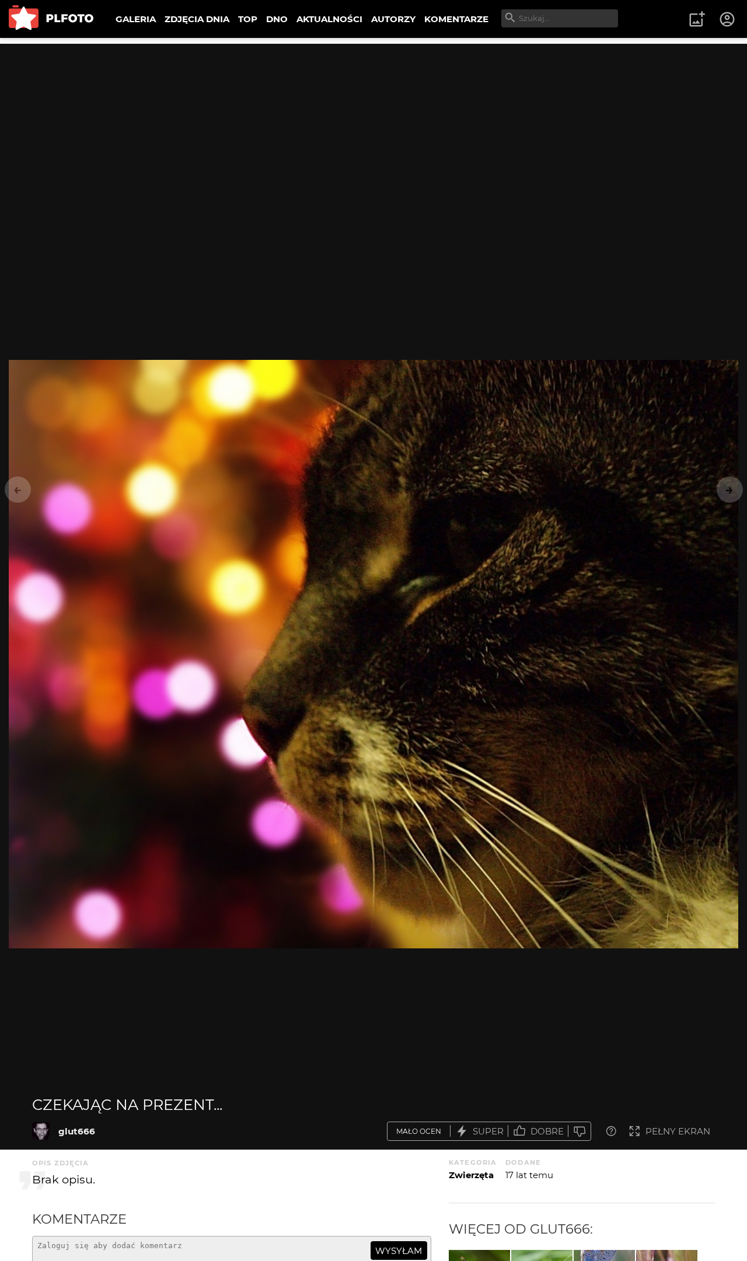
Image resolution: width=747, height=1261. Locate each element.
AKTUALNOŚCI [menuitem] (329, 18)
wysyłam (398, 1250)
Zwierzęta (471, 1175)
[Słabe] (579, 1131)
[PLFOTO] (51, 19)
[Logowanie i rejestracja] (728, 19)
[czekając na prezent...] (41, 1131)
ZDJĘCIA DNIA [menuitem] (197, 18)
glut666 (76, 1131)
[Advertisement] (373, 125)
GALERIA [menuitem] (136, 18)
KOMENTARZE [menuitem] (456, 18)
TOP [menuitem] (247, 18)
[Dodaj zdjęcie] (697, 19)
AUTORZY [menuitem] (393, 18)
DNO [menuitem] (277, 18)
